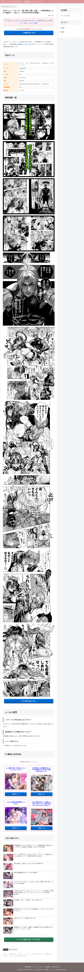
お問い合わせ (55, 966)
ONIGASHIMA (22, 68)
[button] (80, 16)
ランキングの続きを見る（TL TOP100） (29, 939)
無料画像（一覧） (22, 44)
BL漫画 (62, 32)
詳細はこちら (15, 794)
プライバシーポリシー (38, 966)
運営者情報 (28, 966)
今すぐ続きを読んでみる (28, 701)
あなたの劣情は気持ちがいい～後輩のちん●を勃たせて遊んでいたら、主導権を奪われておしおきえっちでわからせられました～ (41, 803)
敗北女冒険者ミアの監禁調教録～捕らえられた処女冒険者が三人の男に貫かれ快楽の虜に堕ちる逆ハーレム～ (41, 769)
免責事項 (48, 966)
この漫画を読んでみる (28, 32)
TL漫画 (6, 949)
